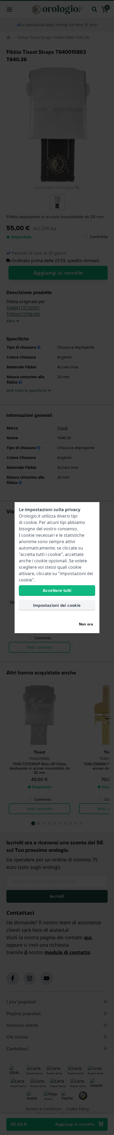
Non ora (86, 624)
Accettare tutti (57, 590)
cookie (30, 522)
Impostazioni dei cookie (57, 605)
